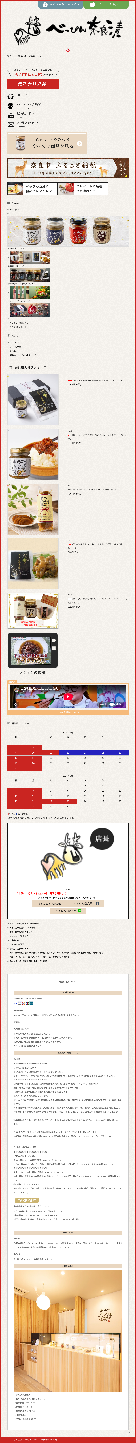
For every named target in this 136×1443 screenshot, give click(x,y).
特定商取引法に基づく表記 (49, 1440)
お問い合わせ (18, 1440)
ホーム (9, 1440)
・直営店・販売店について (25, 1419)
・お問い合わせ (20, 1415)
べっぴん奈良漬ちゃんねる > (68, 712)
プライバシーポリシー (32, 1440)
